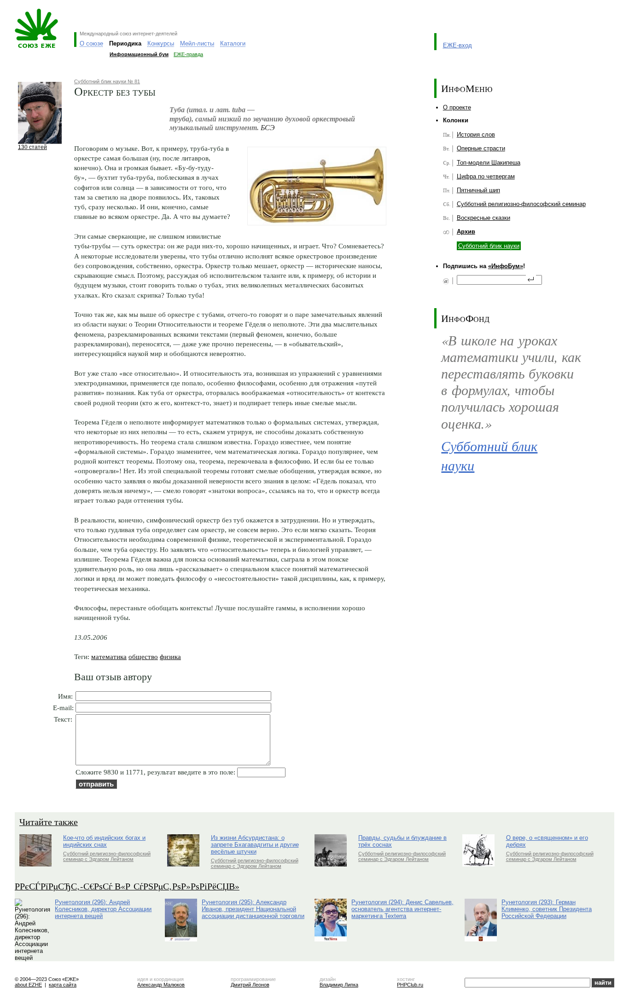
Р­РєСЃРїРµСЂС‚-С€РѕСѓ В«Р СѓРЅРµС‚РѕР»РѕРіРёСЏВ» (127, 886)
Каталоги (232, 43)
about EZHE (28, 984)
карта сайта (62, 984)
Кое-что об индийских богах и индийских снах (104, 841)
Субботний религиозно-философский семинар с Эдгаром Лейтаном (107, 856)
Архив (466, 231)
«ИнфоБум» (505, 266)
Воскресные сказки (483, 217)
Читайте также (48, 821)
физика (170, 656)
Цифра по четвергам (486, 176)
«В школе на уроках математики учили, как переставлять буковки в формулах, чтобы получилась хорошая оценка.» (511, 381)
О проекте (457, 107)
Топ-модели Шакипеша (488, 162)
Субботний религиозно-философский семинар (521, 204)
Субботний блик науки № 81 (107, 81)
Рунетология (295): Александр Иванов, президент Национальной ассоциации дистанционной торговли (253, 909)
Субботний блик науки (488, 245)
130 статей (32, 147)
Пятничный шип (478, 190)
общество (143, 656)
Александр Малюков (161, 984)
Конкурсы (160, 43)
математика (109, 656)
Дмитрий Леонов (250, 984)
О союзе (91, 43)
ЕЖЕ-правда (188, 54)
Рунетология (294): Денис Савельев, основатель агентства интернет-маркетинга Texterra (402, 909)
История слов (476, 134)
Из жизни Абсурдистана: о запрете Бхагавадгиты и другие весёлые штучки (255, 844)
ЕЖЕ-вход (457, 45)
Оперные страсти (481, 148)
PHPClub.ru (410, 984)
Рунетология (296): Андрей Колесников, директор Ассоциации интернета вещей (103, 909)
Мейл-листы (197, 43)
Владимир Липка (339, 984)
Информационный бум (139, 54)
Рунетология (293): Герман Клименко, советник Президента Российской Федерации (546, 909)
